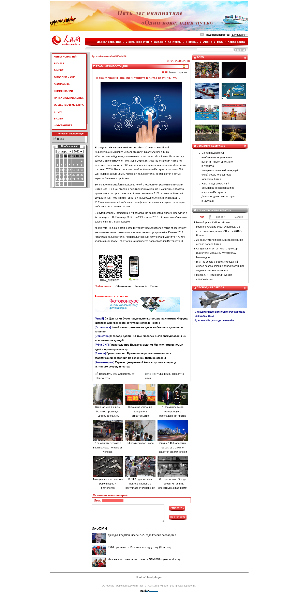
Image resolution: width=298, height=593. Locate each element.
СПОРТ (58, 111)
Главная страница (108, 41)
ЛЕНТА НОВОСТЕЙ (65, 56)
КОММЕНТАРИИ (63, 91)
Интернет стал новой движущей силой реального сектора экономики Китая (220, 175)
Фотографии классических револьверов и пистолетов (108, 483)
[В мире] (100, 353)
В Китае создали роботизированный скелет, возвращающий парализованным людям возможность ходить (220, 266)
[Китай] (99, 318)
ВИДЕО (58, 118)
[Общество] (102, 335)
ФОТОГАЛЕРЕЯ (63, 125)
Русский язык (100, 56)
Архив (207, 41)
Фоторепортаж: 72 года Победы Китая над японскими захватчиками (172, 483)
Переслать (105, 374)
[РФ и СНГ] (102, 344)
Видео (158, 41)
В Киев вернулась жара (140, 443)
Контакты (174, 41)
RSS (220, 41)
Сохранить (124, 374)
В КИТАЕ (59, 63)
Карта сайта (236, 41)
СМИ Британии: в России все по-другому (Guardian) (139, 547)
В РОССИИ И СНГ (64, 77)
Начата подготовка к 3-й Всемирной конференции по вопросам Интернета (218, 188)
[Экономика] (103, 327)
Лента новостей (137, 41)
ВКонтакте (123, 286)
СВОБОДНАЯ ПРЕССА (210, 287)
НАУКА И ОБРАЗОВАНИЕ (69, 98)
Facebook (141, 286)
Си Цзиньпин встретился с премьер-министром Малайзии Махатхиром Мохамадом (217, 253)
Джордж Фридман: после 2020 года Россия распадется (142, 535)
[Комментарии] (104, 362)
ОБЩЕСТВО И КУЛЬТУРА (69, 104)
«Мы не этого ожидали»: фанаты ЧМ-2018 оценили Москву (144, 559)
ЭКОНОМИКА (62, 84)
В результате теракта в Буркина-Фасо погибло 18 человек (107, 447)
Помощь (192, 41)
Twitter (154, 286)
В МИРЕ (58, 70)
